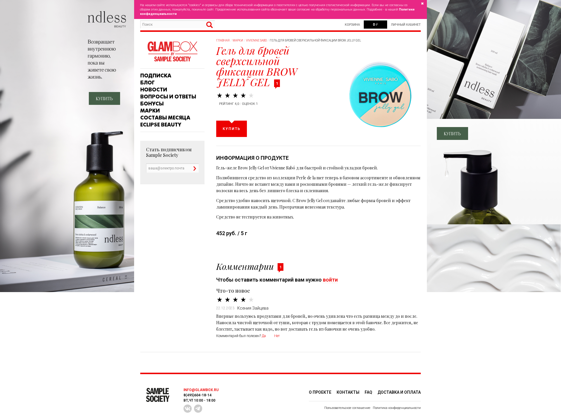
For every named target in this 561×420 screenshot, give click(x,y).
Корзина (352, 25)
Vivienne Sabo (256, 40)
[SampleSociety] (172, 51)
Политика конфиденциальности (397, 408)
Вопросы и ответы (168, 96)
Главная (223, 40)
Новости (153, 89)
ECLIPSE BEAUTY (160, 125)
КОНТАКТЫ (348, 392)
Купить (231, 129)
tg (198, 409)
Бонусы (152, 103)
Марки (150, 110)
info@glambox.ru (201, 390)
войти (330, 280)
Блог (147, 82)
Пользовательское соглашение (347, 408)
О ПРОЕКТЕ (320, 392)
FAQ (368, 392)
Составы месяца (165, 117)
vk (187, 409)
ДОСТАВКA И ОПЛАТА (399, 392)
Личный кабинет (406, 25)
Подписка (155, 75)
